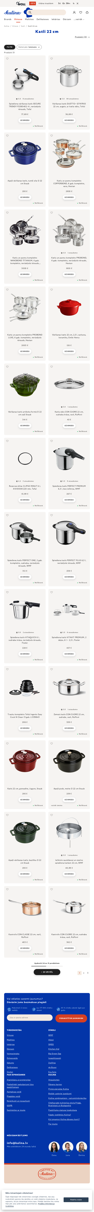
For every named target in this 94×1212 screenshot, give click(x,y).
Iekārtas (11, 1044)
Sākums (10, 1063)
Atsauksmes (53, 1080)
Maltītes (11, 1040)
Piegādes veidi (13, 1096)
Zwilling (51, 1063)
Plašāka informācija (46, 1204)
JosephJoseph (54, 1058)
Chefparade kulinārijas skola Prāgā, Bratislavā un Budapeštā (64, 1104)
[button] (47, 47)
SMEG (51, 1044)
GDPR (9, 1106)
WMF (50, 1035)
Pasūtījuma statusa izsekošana (62, 1110)
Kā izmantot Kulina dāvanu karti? (64, 1119)
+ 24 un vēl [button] (47, 972)
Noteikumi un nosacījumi (18, 1101)
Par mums (52, 1124)
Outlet (10, 1072)
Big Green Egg (54, 1054)
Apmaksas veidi (14, 1092)
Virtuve (10, 1035)
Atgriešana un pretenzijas (19, 1080)
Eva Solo (52, 1072)
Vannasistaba (13, 1054)
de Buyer (52, 1067)
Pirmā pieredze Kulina (58, 1089)
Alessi (51, 1040)
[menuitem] (7, 20)
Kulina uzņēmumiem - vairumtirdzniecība (67, 1098)
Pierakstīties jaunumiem (71, 1018)
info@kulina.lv (17, 1143)
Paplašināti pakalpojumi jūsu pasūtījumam (20, 1086)
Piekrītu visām (76, 1200)
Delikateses (12, 1067)
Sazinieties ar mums (16, 1110)
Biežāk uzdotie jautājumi (60, 1094)
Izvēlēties (10, 1206)
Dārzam (10, 1049)
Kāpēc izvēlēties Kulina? (59, 1115)
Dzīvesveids (12, 1058)
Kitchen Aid (53, 1049)
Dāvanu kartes (55, 1084)
